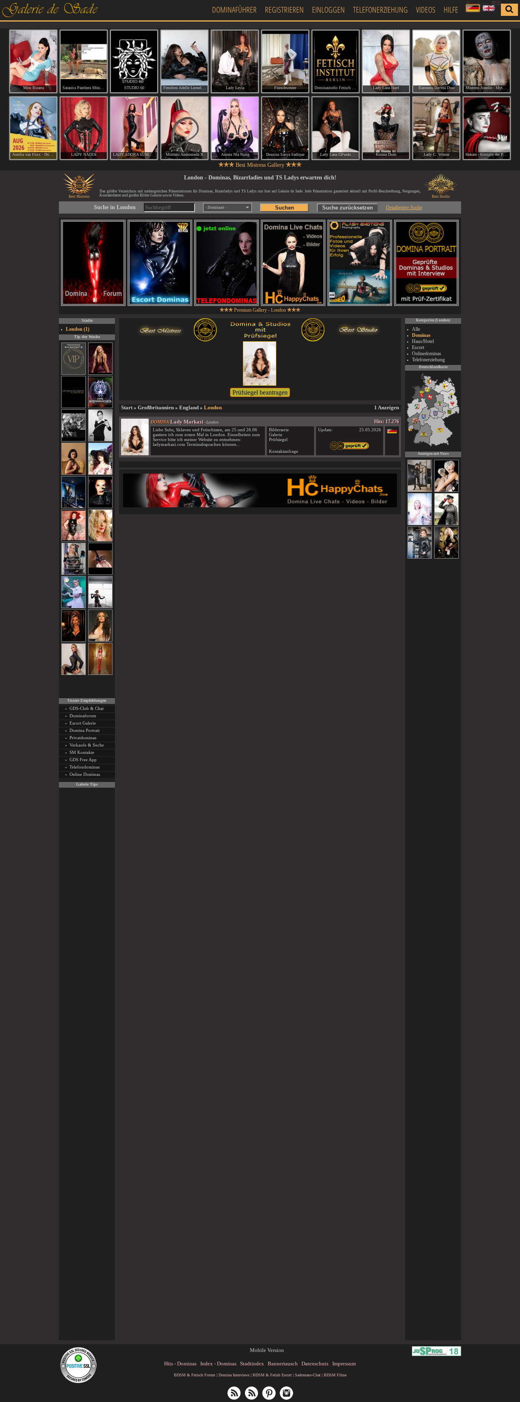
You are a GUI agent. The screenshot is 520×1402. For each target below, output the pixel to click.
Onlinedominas (426, 353)
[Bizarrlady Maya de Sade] (100, 506)
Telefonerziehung (380, 9)
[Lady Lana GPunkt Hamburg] (335, 128)
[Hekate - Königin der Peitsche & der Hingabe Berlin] (487, 128)
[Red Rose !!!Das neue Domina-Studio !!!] (73, 640)
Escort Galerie (82, 723)
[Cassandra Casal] (419, 557)
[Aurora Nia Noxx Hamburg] (235, 128)
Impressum (344, 1364)
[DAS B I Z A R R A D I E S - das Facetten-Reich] (100, 406)
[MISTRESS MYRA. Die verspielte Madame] (100, 473)
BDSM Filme (335, 1375)
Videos (426, 9)
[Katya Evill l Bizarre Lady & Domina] (73, 673)
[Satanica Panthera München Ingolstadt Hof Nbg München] (84, 61)
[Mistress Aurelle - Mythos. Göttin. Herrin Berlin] (487, 61)
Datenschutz (315, 1364)
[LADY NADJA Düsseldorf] (84, 128)
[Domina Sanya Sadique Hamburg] (285, 128)
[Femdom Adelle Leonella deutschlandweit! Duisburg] (184, 61)
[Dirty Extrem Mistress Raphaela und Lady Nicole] (446, 557)
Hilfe (451, 9)
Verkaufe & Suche (86, 744)
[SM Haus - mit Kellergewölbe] (446, 524)
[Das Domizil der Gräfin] (73, 440)
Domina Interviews (234, 1375)
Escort (418, 347)
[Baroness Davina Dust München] (436, 61)
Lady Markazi (187, 422)
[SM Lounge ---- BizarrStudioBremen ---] (100, 573)
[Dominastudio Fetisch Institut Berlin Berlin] (335, 61)
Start (126, 407)
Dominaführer (234, 9)
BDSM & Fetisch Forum (194, 1375)
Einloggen (328, 9)
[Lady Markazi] (135, 453)
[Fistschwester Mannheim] (285, 61)
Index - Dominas (218, 1364)
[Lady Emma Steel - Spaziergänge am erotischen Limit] (446, 491)
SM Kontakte (81, 752)
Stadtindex (252, 1364)
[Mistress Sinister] (73, 607)
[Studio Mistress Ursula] (100, 540)
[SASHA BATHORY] (100, 607)
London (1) (77, 329)
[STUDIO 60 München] (134, 61)
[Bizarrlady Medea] (73, 473)
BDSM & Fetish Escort (272, 1375)
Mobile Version (267, 1350)
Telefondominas (84, 766)
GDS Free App (83, 759)
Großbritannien (156, 407)
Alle (416, 329)
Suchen (284, 208)
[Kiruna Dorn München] (386, 128)
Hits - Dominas (180, 1364)
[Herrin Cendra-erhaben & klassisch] (100, 640)
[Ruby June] (100, 673)
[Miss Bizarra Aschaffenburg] (33, 61)
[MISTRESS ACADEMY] (73, 406)
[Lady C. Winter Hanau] (436, 128)
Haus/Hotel (423, 341)
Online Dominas (84, 774)
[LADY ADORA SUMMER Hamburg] (134, 128)
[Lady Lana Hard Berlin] (386, 61)
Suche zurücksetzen (347, 208)
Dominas (421, 335)
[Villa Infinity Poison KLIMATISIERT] (73, 373)
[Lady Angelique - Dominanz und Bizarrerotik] (73, 573)
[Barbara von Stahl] (419, 491)
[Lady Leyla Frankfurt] (235, 61)
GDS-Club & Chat (86, 708)
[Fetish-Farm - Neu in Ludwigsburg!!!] (73, 506)
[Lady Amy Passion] (73, 540)
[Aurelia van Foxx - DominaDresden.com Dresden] (33, 128)
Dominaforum (82, 715)
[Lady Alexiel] (100, 440)
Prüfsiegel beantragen (260, 392)
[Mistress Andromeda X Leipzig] (184, 128)
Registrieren (284, 9)
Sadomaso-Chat (308, 1375)
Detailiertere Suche (404, 207)
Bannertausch (283, 1364)
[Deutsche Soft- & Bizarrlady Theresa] (100, 373)
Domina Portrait (84, 730)
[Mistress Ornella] (419, 524)
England (189, 407)
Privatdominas (82, 737)
